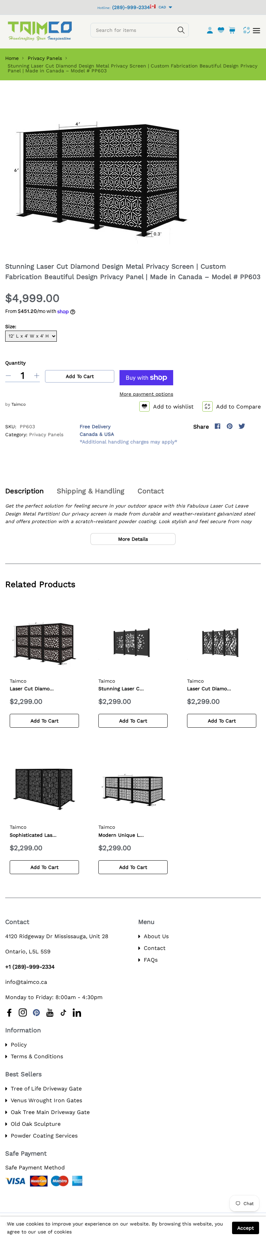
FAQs (151, 960)
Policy (19, 1044)
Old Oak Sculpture (36, 1124)
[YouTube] (50, 1012)
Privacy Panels (45, 58)
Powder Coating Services (44, 1135)
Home (12, 58)
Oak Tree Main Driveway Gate (50, 1112)
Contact (155, 948)
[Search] (181, 30)
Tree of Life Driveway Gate (46, 1088)
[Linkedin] (77, 1012)
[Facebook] (217, 426)
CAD (161, 7)
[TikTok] (63, 1012)
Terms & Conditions (37, 1056)
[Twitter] (241, 426)
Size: (10, 326)
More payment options (146, 394)
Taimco (18, 404)
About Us (156, 936)
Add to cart (80, 376)
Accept (245, 1228)
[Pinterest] (229, 426)
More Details (133, 539)
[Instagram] (253, 426)
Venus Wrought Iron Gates (46, 1100)
